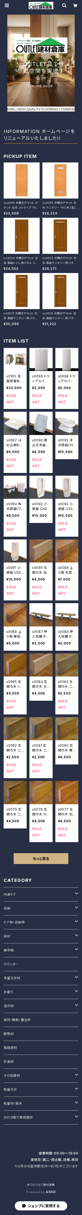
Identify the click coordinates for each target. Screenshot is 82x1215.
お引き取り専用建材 (18, 1117)
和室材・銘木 (13, 1103)
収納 (7, 908)
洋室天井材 (12, 978)
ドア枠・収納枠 (14, 922)
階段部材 (10, 1048)
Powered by (36, 1192)
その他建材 (12, 1075)
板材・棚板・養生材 (17, 1020)
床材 (7, 936)
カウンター (11, 964)
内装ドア (10, 894)
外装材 (9, 1062)
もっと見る (41, 858)
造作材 (9, 1006)
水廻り (8, 992)
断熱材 (9, 1034)
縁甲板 (9, 950)
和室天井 (10, 1089)
